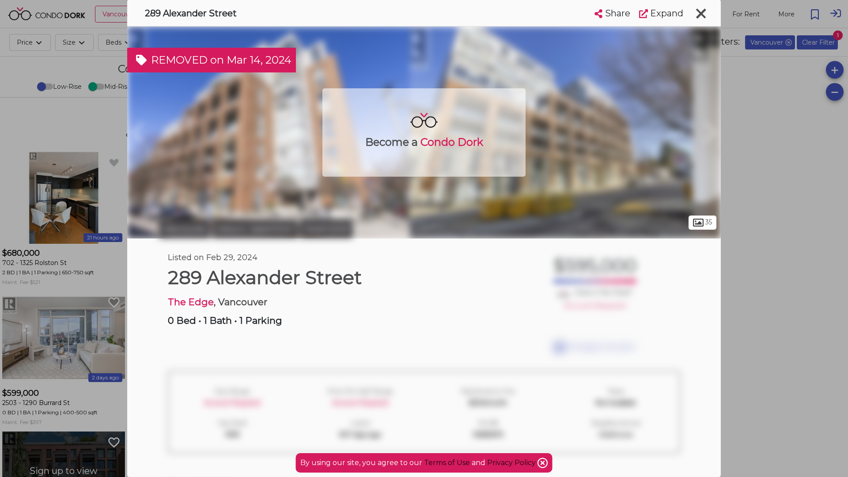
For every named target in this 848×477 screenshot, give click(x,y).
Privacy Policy (512, 462)
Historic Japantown (255, 229)
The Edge (191, 301)
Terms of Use (447, 462)
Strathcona (326, 229)
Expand (665, 13)
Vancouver (184, 229)
